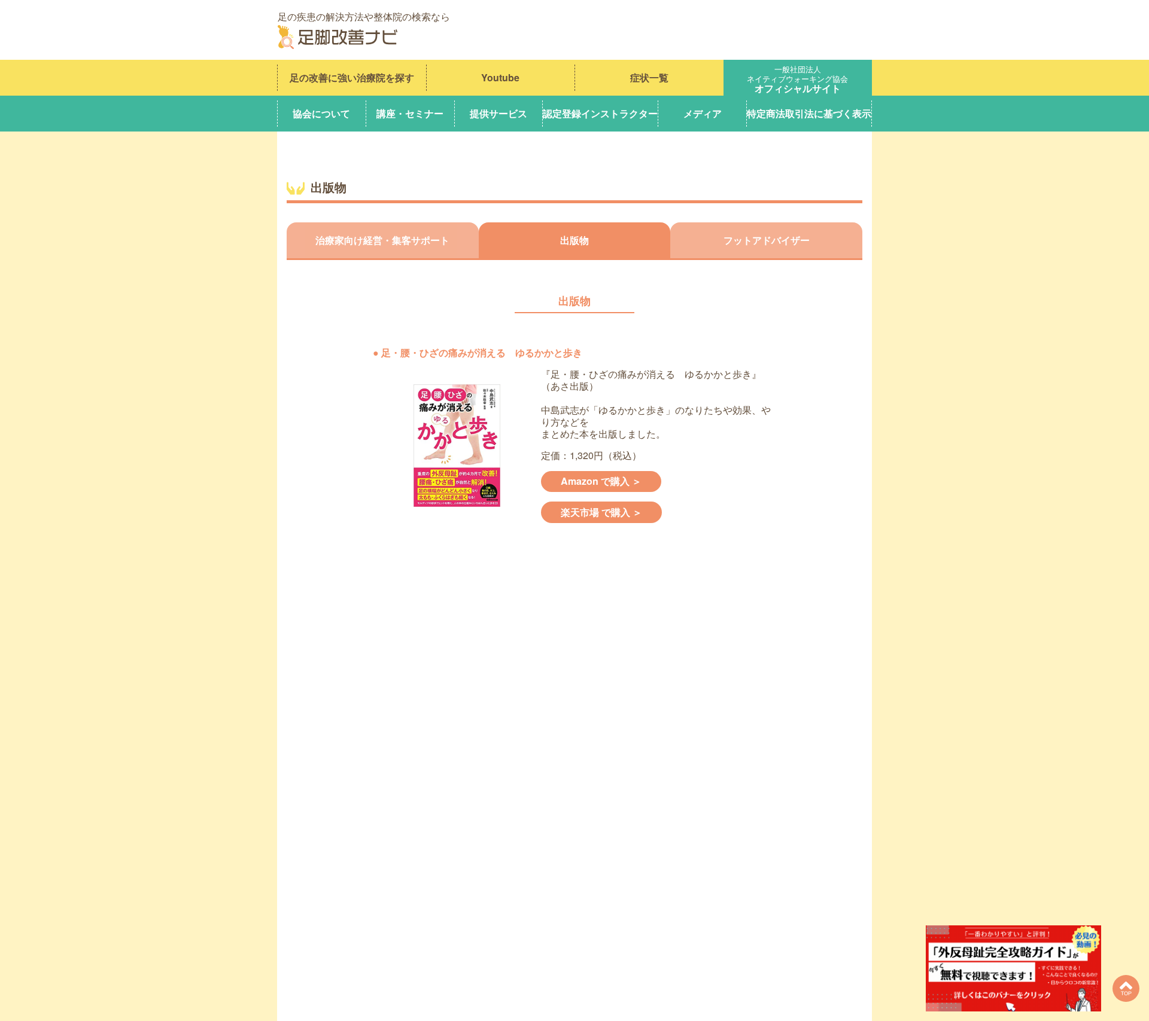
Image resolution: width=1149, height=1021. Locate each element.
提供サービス (498, 113)
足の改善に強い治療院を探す (352, 77)
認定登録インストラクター (600, 113)
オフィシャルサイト (797, 78)
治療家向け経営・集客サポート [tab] (382, 240)
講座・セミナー (409, 113)
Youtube (500, 77)
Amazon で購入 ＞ (601, 481)
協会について (321, 113)
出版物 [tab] (574, 240)
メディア (702, 113)
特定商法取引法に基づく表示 (809, 113)
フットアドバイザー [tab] (767, 240)
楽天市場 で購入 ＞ (601, 512)
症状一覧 (649, 77)
